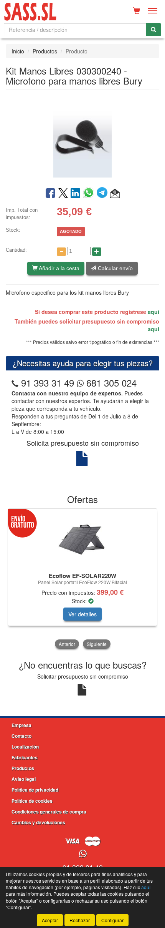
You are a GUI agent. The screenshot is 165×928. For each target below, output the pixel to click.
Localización (25, 746)
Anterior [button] (67, 644)
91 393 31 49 (47, 382)
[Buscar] (153, 29)
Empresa (21, 725)
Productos (45, 51)
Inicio (18, 51)
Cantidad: (16, 250)
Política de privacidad (35, 789)
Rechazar (79, 920)
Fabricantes (25, 757)
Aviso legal (24, 778)
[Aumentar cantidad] (96, 251)
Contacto (21, 735)
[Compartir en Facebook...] (50, 194)
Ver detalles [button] (82, 614)
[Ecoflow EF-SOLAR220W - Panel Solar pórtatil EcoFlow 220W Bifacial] (82, 539)
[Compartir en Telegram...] (103, 194)
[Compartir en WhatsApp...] (90, 194)
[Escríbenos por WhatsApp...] (83, 854)
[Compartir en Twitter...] (63, 194)
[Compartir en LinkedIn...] (76, 194)
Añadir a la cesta (58, 268)
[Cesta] (136, 11)
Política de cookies (32, 800)
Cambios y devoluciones (38, 822)
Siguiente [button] (97, 644)
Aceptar (50, 920)
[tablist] (82, 579)
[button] (115, 194)
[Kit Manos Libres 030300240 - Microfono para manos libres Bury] (82, 138)
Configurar (112, 920)
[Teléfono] (15, 382)
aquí (153, 311)
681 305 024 (110, 382)
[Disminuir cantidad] (61, 251)
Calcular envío (114, 268)
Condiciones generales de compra (49, 811)
